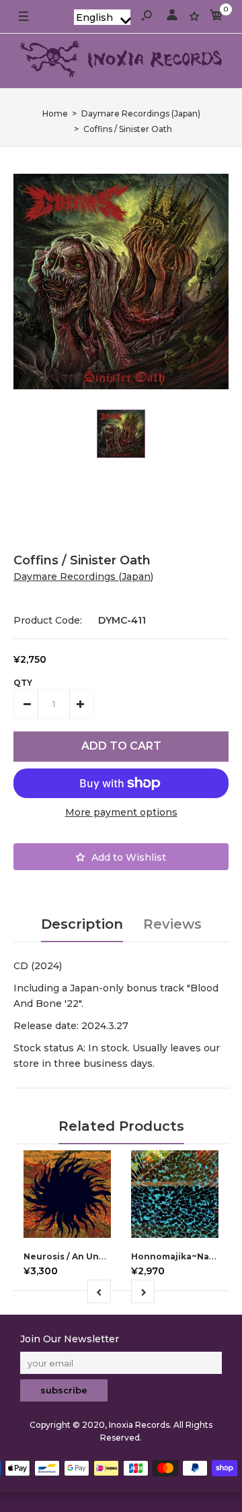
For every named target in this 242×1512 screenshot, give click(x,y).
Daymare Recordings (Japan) (83, 576)
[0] (216, 17)
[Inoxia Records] (121, 60)
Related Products (121, 1126)
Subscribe (63, 1390)
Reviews (172, 924)
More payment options (121, 812)
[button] (102, 17)
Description (82, 924)
